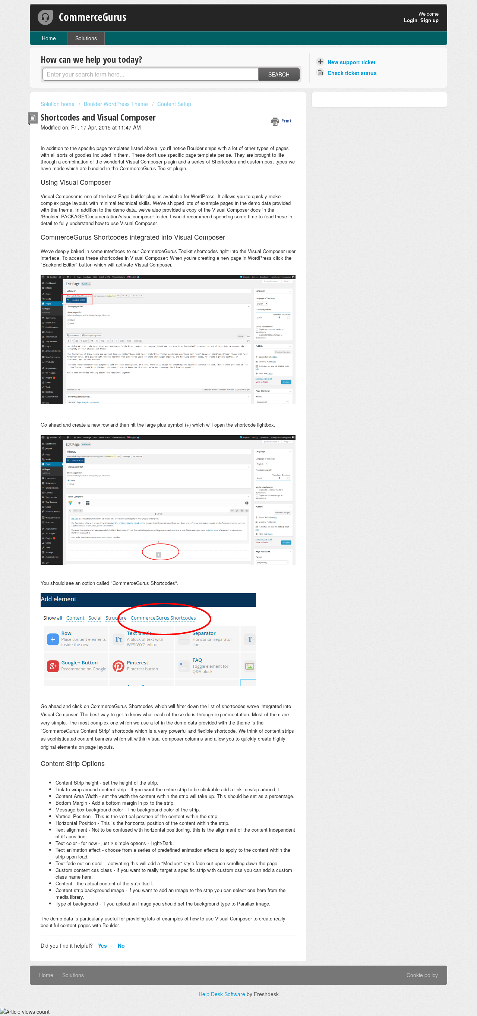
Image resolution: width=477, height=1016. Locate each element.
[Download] (225, 422)
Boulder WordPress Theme (116, 103)
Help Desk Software (223, 994)
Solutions (86, 38)
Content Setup (174, 103)
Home (49, 38)
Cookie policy (422, 975)
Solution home (58, 103)
